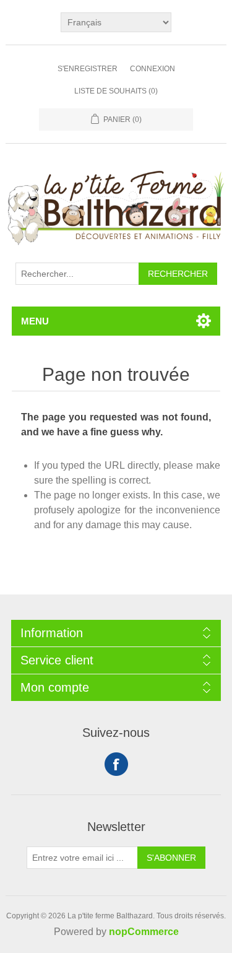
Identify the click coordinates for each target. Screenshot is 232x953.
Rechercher (178, 274)
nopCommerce (144, 931)
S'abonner (171, 858)
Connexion (152, 68)
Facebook (116, 764)
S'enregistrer (88, 68)
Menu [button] (35, 321)
